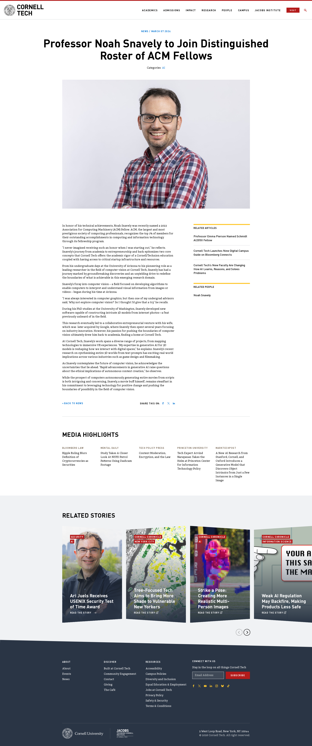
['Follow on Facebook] (193, 686)
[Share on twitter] (168, 403)
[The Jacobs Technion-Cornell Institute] (121, 733)
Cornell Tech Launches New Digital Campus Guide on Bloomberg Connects (221, 252)
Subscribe (238, 675)
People (227, 10)
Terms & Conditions (158, 706)
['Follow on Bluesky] (222, 686)
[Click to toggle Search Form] (305, 10)
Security (77, 536)
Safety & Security (157, 700)
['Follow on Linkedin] (211, 686)
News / (156, 31)
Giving (108, 684)
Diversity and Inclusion (161, 679)
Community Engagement (120, 674)
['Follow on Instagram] (216, 686)
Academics (150, 10)
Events (66, 674)
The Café (109, 690)
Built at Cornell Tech (117, 668)
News (66, 679)
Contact (109, 679)
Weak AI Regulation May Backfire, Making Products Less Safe (284, 601)
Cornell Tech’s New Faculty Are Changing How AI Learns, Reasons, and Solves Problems (219, 269)
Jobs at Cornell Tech (159, 690)
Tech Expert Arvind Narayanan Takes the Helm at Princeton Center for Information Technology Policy (193, 461)
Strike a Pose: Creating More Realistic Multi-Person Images (213, 598)
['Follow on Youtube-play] (205, 686)
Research (209, 10)
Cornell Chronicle (148, 536)
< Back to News (72, 403)
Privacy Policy (154, 695)
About (66, 668)
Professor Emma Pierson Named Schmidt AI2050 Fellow (220, 238)
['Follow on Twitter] (199, 686)
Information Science (277, 541)
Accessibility (154, 668)
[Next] (247, 632)
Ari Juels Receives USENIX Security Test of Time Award (91, 601)
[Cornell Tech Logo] (24, 10)
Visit (293, 10)
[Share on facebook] (163, 403)
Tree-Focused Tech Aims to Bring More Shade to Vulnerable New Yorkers (154, 598)
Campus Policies (156, 674)
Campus (243, 10)
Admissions (171, 10)
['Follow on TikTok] (228, 686)
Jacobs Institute (268, 10)
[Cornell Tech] (86, 733)
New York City (145, 541)
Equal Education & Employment (166, 684)
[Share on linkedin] (174, 403)
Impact (191, 10)
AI (163, 68)
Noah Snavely (202, 295)
